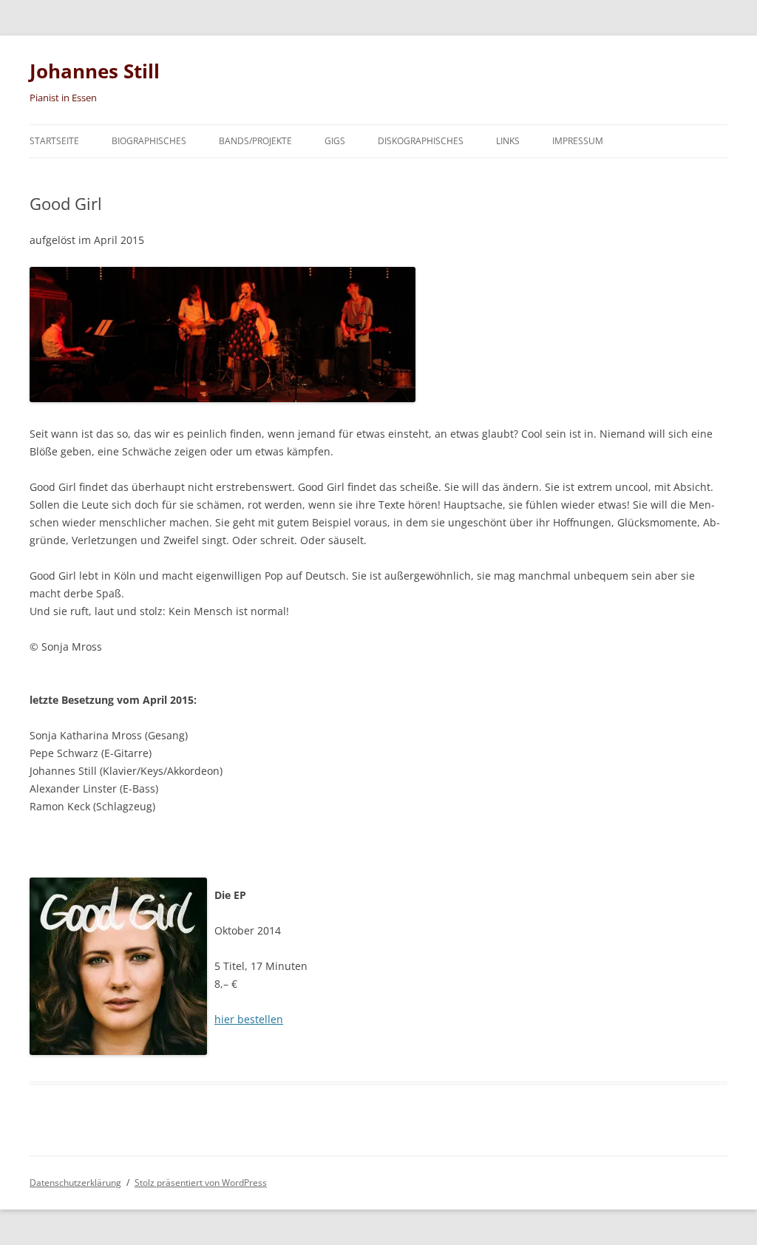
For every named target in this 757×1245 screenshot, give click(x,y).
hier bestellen (248, 1019)
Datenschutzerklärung (75, 1182)
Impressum (577, 141)
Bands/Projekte (255, 141)
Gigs (335, 141)
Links (508, 141)
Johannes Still (95, 71)
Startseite (54, 141)
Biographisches (149, 141)
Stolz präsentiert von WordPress (201, 1182)
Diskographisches (421, 141)
